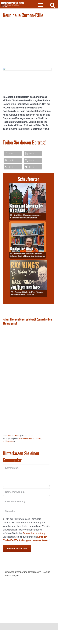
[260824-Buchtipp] (27, 223)
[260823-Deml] (27, 184)
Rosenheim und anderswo (30, 438)
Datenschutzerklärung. (34, 533)
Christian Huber (13, 435)
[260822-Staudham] (28, 261)
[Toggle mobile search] (52, 4)
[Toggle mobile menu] (41, 4)
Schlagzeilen (8, 441)
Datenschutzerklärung (16, 572)
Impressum (35, 572)
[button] (13, 153)
